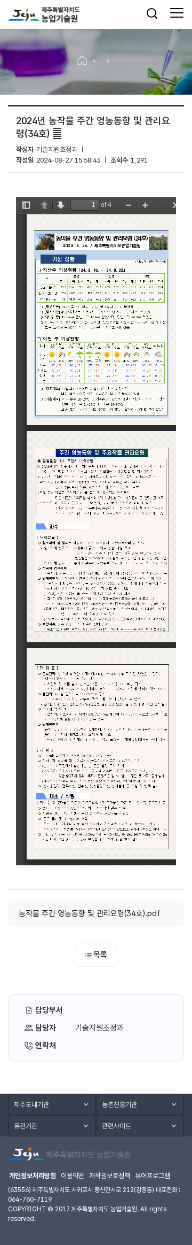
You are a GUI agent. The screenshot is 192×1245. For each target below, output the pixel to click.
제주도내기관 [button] (31, 1105)
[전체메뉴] (177, 13)
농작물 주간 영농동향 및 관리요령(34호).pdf (89, 913)
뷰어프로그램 (152, 1176)
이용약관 (72, 1176)
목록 (100, 954)
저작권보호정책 (109, 1176)
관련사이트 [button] (116, 1126)
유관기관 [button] (25, 1126)
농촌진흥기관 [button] (119, 1105)
